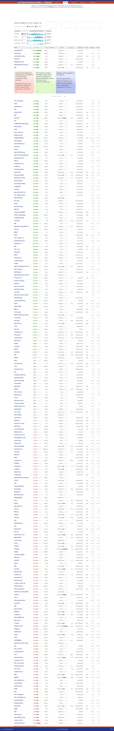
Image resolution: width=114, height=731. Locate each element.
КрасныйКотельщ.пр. (19, 717)
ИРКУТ (16, 255)
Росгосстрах (17, 312)
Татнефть (16, 623)
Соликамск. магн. (18, 660)
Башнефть (17, 452)
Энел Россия (17, 417)
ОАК (15, 691)
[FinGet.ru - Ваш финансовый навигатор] (48, 3)
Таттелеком (17, 317)
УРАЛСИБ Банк (18, 297)
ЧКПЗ (15, 360)
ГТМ (15, 483)
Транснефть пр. (18, 449)
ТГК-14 (16, 597)
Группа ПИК (17, 706)
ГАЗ (15, 109)
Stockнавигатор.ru (8, 729)
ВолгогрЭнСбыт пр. (19, 680)
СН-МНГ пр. (17, 166)
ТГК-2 (15, 366)
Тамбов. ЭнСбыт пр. (19, 723)
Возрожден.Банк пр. (19, 240)
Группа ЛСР (17, 172)
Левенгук (16, 283)
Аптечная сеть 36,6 (19, 423)
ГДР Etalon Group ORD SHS (21, 226)
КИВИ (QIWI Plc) (18, 497)
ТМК (15, 67)
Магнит (16, 634)
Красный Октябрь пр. (19, 152)
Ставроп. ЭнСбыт (18, 260)
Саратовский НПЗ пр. (19, 300)
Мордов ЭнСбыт (18, 135)
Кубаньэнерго (17, 394)
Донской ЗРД (17, 306)
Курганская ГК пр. (18, 400)
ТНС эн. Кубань (18, 269)
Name (15, 47)
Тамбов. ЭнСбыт (18, 720)
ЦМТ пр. (16, 309)
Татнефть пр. (17, 574)
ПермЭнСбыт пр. (18, 671)
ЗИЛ (15, 711)
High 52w (92, 47)
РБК (15, 246)
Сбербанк (16, 549)
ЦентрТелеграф (18, 206)
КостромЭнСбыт (18, 180)
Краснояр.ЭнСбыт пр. (19, 192)
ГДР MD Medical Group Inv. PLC (22, 64)
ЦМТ (15, 115)
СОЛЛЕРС (16, 463)
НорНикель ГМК (18, 626)
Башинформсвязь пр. (20, 437)
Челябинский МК (18, 700)
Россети (16, 509)
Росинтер (16, 189)
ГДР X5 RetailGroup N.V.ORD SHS (22, 315)
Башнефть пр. (18, 460)
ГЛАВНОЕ (57, 2)
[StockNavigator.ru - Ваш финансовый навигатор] (31, 3)
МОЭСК (16, 349)
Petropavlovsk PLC (19, 666)
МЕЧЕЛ (16, 357)
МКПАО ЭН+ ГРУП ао (19, 178)
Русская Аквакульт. (19, 589)
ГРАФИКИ (73, 2)
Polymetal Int (17, 529)
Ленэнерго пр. (17, 257)
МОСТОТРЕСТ (18, 537)
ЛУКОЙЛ (16, 677)
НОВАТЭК (16, 611)
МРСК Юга (17, 557)
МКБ (15, 566)
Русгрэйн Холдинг (19, 169)
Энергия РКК (17, 443)
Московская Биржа (19, 446)
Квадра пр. (17, 629)
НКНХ (15, 457)
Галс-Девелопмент (19, 429)
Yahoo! (66, 729)
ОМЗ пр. (16, 160)
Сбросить (48, 31)
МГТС (15, 637)
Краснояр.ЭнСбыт (19, 494)
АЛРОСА (16, 546)
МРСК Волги (17, 426)
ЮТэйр (16, 263)
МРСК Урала (17, 386)
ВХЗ (15, 526)
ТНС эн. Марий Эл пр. (19, 697)
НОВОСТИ (82, 2)
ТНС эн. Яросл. (18, 648)
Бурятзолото (17, 53)
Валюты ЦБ (17, 23)
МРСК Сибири (17, 126)
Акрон (15, 303)
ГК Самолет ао (18, 277)
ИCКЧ (15, 129)
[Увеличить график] (51, 50)
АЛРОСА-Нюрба (18, 586)
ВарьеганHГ (17, 340)
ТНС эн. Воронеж (18, 100)
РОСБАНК (17, 59)
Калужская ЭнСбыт (19, 280)
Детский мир (17, 489)
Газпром (16, 594)
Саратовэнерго (18, 580)
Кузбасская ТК (18, 112)
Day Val (61, 47)
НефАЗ (16, 343)
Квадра (16, 551)
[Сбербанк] (51, 25)
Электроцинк (17, 383)
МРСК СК (16, 209)
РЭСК (15, 326)
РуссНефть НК (18, 577)
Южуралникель (18, 432)
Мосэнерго (17, 320)
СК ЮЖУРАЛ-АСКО (19, 218)
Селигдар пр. (17, 474)
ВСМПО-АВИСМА (19, 138)
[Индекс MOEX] (66, 25)
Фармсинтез (17, 492)
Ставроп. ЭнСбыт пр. (19, 583)
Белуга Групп (17, 540)
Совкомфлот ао (18, 332)
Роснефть (17, 569)
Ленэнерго (17, 220)
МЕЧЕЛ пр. (17, 420)
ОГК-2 (15, 500)
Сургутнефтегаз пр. (19, 534)
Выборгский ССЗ (18, 703)
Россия (23, 23)
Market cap (80, 47)
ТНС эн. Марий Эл (19, 694)
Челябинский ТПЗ (19, 651)
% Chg (37, 47)
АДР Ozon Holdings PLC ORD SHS (22, 266)
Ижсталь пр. (17, 620)
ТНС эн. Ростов (18, 392)
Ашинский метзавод (19, 56)
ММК (15, 674)
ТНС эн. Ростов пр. (19, 663)
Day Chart (39, 26)
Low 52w (98, 47)
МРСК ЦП (16, 454)
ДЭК (15, 520)
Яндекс (16, 503)
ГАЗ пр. (16, 397)
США (27, 23)
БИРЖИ (65, 2)
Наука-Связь (17, 472)
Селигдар (16, 346)
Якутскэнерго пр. (18, 132)
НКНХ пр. (16, 511)
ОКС (15, 646)
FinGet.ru (52, 7)
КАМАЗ (16, 389)
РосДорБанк (17, 186)
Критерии (31, 26)
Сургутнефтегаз (18, 657)
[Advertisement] (56, 14)
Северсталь (17, 614)
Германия (35, 23)
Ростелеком (17, 412)
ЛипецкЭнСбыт (18, 571)
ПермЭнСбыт (17, 631)
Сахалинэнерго (18, 683)
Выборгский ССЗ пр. (19, 406)
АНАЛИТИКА (92, 2)
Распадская (17, 335)
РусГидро (16, 352)
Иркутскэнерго (18, 609)
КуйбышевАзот (18, 106)
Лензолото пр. (18, 440)
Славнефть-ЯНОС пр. (20, 374)
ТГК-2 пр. (16, 229)
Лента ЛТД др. (18, 414)
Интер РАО (17, 603)
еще (40, 23)
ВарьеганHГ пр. (18, 506)
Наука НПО (17, 252)
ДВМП (15, 708)
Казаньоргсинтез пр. (19, 434)
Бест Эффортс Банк (19, 195)
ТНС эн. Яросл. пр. (19, 237)
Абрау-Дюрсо (17, 409)
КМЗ (15, 223)
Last (47, 47)
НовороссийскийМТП (19, 212)
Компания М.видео (19, 175)
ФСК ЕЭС (16, 560)
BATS (62, 729)
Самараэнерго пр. (19, 163)
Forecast (71, 47)
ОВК (15, 606)
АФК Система (17, 323)
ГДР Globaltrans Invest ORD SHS (22, 275)
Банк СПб (16, 292)
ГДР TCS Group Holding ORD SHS (22, 155)
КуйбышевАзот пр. (19, 61)
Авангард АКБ (18, 140)
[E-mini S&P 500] (95, 25)
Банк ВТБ (16, 118)
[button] (54, 96)
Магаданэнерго (18, 686)
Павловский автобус (19, 600)
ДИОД (15, 232)
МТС (15, 355)
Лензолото (17, 146)
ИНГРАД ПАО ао (18, 523)
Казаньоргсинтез (18, 369)
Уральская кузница (19, 380)
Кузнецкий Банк (18, 50)
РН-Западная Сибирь (19, 183)
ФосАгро (16, 517)
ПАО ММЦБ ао (18, 640)
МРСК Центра (17, 272)
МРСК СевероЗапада (19, 215)
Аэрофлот (17, 469)
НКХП (15, 235)
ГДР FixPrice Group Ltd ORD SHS (22, 643)
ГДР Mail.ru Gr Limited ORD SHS (22, 591)
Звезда (16, 149)
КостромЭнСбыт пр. (19, 143)
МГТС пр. (16, 531)
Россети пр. (17, 668)
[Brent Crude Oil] (80, 25)
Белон (16, 203)
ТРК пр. (16, 563)
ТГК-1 (15, 654)
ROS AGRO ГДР (18, 198)
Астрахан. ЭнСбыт (19, 403)
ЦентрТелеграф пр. (19, 289)
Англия (31, 23)
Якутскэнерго (17, 714)
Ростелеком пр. (18, 363)
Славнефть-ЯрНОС (19, 554)
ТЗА (15, 372)
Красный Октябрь (18, 377)
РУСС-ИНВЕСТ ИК (19, 617)
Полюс (16, 543)
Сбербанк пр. (17, 466)
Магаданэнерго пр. (19, 158)
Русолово (16, 200)
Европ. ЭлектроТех (19, 286)
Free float (86, 47)
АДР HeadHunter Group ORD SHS (22, 477)
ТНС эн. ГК (17, 249)
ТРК (15, 120)
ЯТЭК (15, 103)
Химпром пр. (17, 243)
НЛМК (15, 688)
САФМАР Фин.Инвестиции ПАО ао (22, 123)
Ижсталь (16, 329)
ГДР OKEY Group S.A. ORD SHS (22, 295)
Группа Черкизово (19, 486)
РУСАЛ (16, 480)
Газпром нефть (18, 337)
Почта (112, 729)
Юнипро (16, 514)
